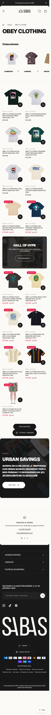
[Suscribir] (42, 595)
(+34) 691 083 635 (25, 529)
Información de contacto (26, 672)
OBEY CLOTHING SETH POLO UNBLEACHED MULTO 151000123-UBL (12, 373)
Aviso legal (16, 672)
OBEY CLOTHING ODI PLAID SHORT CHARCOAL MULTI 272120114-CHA (11, 411)
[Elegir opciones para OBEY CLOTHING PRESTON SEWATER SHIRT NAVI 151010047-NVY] (43, 325)
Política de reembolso (12, 669)
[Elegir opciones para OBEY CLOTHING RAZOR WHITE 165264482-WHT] (20, 142)
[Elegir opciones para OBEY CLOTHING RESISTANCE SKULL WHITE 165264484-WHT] (43, 104)
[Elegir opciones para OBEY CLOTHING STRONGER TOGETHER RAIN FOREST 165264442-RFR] (43, 142)
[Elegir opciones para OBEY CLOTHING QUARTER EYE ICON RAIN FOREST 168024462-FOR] (20, 104)
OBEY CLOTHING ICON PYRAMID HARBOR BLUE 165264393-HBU (33, 228)
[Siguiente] (46, 3)
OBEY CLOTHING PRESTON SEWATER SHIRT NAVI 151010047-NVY (34, 336)
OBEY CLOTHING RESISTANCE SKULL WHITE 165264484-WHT (35, 115)
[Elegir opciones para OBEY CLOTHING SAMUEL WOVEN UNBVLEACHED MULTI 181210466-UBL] (20, 216)
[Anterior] (3, 3)
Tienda (9, 25)
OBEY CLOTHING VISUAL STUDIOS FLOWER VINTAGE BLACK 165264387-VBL (12, 298)
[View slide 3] (27, 538)
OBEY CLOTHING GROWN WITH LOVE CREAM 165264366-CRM (11, 336)
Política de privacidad (24, 669)
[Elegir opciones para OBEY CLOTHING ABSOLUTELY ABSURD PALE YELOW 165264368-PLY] (43, 287)
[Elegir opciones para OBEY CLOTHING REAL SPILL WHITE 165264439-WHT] (20, 179)
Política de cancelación (41, 672)
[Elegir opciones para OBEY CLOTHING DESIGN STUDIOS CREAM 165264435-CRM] (43, 179)
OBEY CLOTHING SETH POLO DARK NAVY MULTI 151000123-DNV (36, 373)
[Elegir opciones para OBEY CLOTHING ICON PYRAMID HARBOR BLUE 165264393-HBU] (43, 216)
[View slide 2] (24, 538)
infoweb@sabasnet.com (25, 533)
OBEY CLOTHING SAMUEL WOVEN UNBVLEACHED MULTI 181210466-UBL (13, 228)
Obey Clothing (7, 111)
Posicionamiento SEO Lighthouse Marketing (31, 686)
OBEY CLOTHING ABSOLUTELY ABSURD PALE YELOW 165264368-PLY (36, 298)
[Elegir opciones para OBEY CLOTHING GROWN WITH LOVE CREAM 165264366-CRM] (20, 325)
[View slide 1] (21, 538)
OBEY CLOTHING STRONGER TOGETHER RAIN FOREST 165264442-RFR (35, 153)
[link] (24, 258)
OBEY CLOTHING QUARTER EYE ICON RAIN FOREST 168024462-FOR (11, 115)
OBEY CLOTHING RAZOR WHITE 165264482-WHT (10, 152)
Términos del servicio (37, 669)
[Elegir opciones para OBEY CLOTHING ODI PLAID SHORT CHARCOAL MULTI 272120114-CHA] (20, 399)
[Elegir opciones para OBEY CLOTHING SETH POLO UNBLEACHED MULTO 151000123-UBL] (20, 362)
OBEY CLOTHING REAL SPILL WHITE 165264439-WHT (12, 189)
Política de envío (7, 672)
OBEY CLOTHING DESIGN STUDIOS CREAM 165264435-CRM (35, 190)
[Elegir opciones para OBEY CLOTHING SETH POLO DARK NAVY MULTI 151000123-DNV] (43, 362)
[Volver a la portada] (3, 25)
